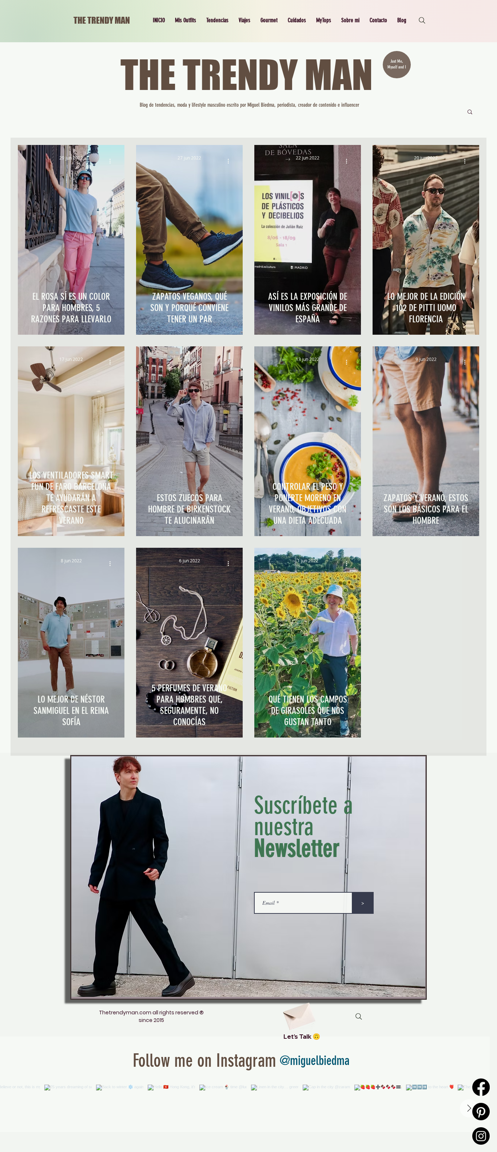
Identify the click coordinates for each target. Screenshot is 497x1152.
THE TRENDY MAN (101, 20)
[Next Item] (469, 1108)
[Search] (422, 20)
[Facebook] (481, 1087)
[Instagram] (481, 1136)
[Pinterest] (481, 1111)
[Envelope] (298, 1013)
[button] (185, 20)
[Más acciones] (112, 161)
